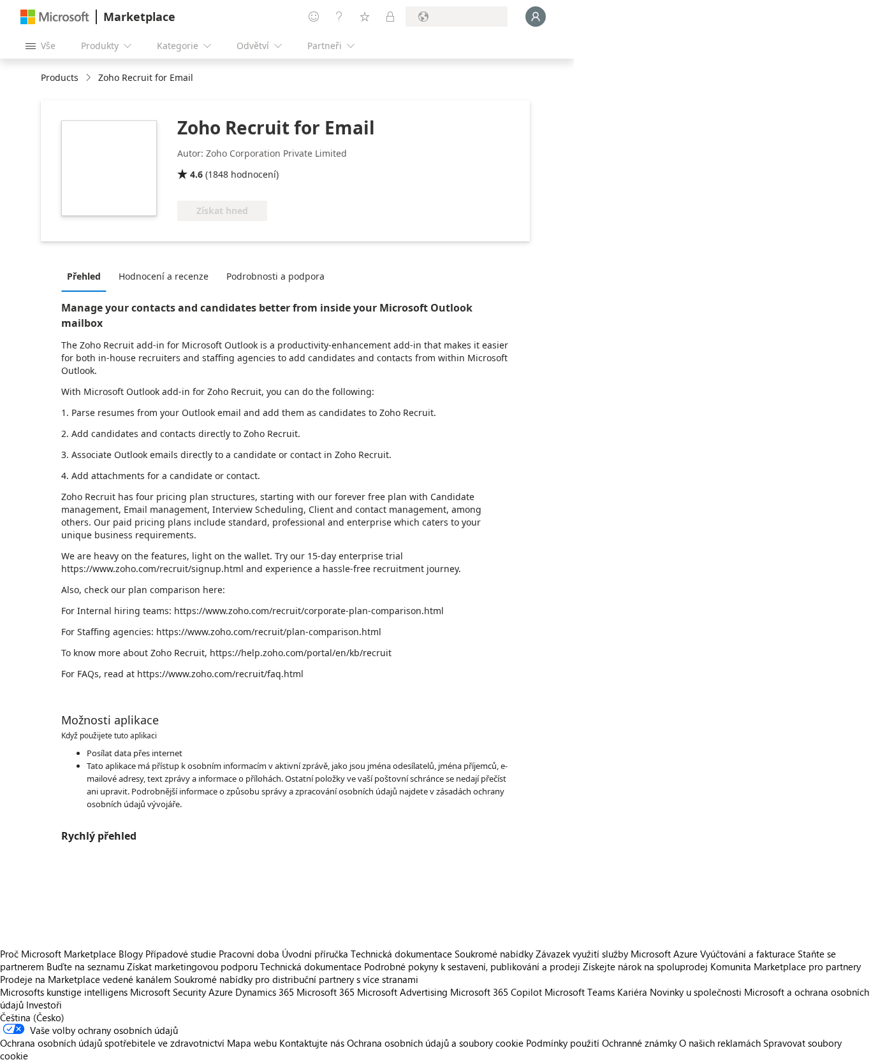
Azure (221, 992)
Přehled (84, 276)
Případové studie (180, 953)
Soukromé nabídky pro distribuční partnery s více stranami (296, 979)
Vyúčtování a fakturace (747, 953)
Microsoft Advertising (402, 992)
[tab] (87, 276)
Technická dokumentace (401, 953)
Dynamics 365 (264, 992)
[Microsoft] (54, 17)
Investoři (44, 1004)
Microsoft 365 (325, 992)
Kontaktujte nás (311, 1043)
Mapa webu (252, 1043)
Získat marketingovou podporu (192, 966)
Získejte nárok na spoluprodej (645, 966)
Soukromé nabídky (494, 953)
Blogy (131, 953)
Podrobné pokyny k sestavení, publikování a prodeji (472, 966)
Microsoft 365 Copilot (496, 992)
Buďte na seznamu (85, 966)
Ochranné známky (639, 1043)
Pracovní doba (249, 953)
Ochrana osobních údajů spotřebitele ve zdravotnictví (112, 1043)
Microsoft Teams (580, 992)
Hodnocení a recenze (164, 276)
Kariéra (632, 992)
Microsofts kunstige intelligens (64, 992)
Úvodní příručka (315, 953)
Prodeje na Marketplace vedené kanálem (86, 979)
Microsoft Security (168, 992)
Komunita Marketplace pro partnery (785, 966)
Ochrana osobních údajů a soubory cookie (435, 1043)
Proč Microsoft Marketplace (58, 953)
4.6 (196, 174)
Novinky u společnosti (696, 992)
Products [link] (59, 77)
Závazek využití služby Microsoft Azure (618, 953)
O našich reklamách (720, 1043)
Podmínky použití (562, 1043)
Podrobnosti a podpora (275, 276)
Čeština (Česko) (32, 1017)
